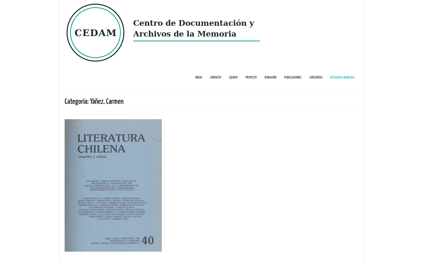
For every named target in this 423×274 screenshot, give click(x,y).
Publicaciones (293, 77)
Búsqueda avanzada (342, 77)
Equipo (233, 77)
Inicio (198, 77)
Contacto (215, 77)
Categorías (316, 77)
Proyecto (251, 77)
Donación (270, 77)
